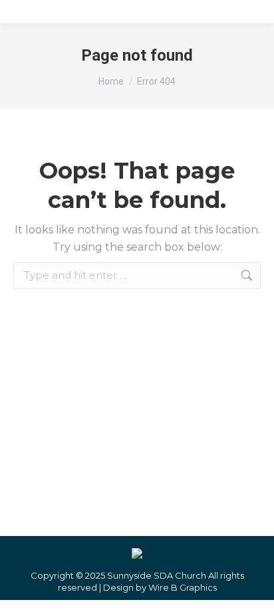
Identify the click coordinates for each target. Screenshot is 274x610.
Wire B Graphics (182, 587)
